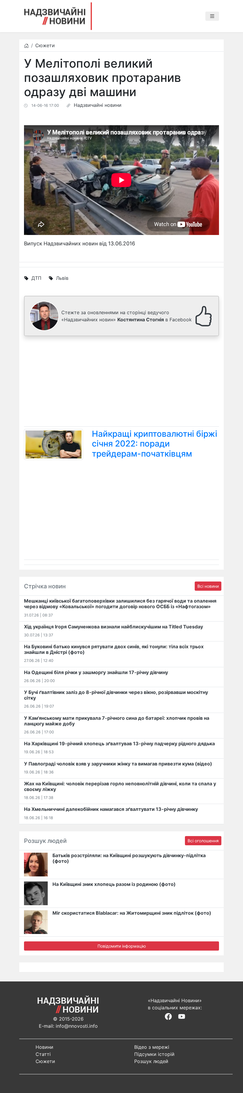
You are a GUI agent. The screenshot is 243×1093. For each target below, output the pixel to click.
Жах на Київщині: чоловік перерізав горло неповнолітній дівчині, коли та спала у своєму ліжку (120, 786)
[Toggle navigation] (212, 16)
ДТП (36, 278)
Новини (44, 1047)
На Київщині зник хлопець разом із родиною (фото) (114, 884)
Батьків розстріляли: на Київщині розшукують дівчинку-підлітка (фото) (129, 858)
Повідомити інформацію (121, 946)
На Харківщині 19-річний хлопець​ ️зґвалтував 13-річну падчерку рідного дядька (119, 743)
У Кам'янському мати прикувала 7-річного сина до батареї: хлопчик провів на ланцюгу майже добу (116, 721)
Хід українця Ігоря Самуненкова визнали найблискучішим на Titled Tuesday (113, 627)
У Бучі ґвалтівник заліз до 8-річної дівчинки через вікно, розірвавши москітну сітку (116, 695)
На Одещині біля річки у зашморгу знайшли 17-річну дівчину (96, 672)
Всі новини (208, 586)
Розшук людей (151, 1061)
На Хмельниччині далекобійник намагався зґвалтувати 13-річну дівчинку (111, 809)
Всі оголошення (203, 840)
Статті (43, 1054)
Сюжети (45, 45)
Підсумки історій (154, 1054)
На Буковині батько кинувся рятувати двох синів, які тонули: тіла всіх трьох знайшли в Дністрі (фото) (114, 649)
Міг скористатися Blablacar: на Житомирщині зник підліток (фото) (131, 913)
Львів (62, 278)
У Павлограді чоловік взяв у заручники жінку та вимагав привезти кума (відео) (118, 764)
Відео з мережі (151, 1047)
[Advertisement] (121, 382)
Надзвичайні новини (98, 105)
